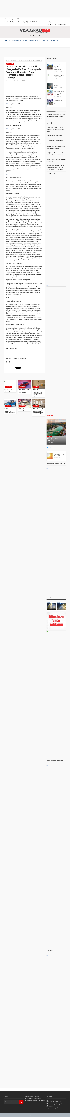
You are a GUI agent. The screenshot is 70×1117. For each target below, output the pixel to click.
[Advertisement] (15, 8)
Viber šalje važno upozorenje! (9, 390)
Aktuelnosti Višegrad (10, 22)
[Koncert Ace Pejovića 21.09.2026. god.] (50, 86)
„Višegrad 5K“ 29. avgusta (58, 101)
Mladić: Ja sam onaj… (52, 173)
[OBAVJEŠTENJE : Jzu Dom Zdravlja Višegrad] (50, 77)
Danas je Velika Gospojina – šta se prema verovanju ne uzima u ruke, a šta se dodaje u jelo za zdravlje (56, 167)
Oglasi (49, 436)
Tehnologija (8, 386)
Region (41, 40)
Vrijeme (55, 22)
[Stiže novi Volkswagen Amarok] (24, 403)
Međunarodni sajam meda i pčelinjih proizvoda (59, 93)
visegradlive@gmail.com (58, 1104)
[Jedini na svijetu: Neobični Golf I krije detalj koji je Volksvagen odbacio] (10, 403)
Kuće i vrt (36, 386)
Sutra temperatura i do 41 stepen (59, 455)
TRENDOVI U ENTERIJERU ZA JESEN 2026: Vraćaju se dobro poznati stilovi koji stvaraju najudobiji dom (38, 393)
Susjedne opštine (30, 40)
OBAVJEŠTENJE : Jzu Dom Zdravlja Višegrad (59, 77)
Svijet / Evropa (51, 40)
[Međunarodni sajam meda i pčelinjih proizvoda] (50, 93)
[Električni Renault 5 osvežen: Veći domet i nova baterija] (24, 384)
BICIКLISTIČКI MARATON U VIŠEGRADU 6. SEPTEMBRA (57, 67)
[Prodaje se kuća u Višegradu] (56, 432)
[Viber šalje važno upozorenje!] (10, 384)
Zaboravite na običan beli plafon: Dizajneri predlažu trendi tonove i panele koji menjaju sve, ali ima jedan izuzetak (38, 412)
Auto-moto (22, 386)
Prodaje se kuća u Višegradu (53, 439)
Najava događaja (23, 22)
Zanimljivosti (9, 45)
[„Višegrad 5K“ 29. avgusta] (50, 102)
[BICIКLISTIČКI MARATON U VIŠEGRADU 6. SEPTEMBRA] (50, 67)
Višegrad (15, 40)
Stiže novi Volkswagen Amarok (24, 409)
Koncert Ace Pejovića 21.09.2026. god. (59, 84)
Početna (7, 40)
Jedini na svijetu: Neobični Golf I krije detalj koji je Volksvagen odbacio (10, 410)
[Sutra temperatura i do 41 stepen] (50, 456)
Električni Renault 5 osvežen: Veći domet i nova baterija (24, 391)
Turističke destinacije (36, 22)
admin (48, 442)
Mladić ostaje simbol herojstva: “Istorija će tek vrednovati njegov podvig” (55, 129)
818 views (25, 80)
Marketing (48, 22)
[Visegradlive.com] (35, 30)
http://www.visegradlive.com (54, 1108)
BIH (21, 40)
